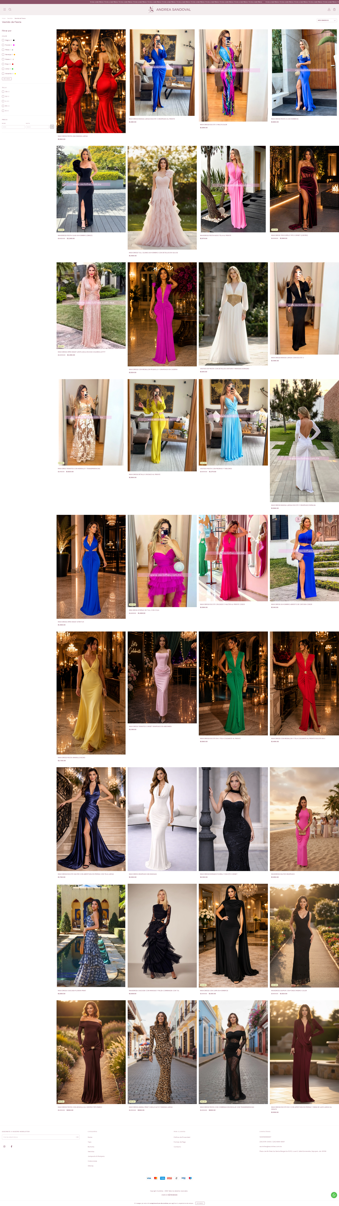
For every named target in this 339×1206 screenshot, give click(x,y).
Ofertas (90, 1166)
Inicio (3, 18)
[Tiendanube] (169, 1195)
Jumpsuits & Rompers (96, 1156)
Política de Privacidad (182, 1137)
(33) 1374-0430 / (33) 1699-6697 (272, 1142)
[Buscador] (10, 10)
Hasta (28, 123)
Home (90, 1137)
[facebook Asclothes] (11, 1146)
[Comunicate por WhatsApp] (334, 1195)
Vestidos (10, 18)
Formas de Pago (180, 1142)
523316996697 (265, 1137)
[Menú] (4, 10)
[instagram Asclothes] (4, 1146)
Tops (89, 1142)
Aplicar (52, 127)
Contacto (177, 1147)
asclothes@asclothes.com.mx (271, 1146)
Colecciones (92, 1161)
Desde (4, 123)
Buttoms (91, 1147)
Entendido (200, 1203)
